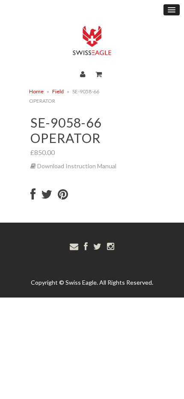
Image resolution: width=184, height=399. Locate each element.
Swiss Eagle (81, 282)
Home (36, 91)
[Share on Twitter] (46, 196)
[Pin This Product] (63, 196)
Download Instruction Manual (76, 166)
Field (58, 91)
